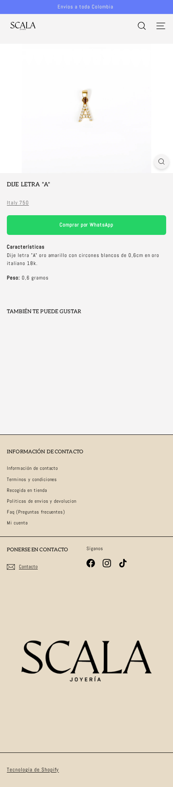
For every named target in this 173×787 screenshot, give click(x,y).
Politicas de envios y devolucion (41, 501)
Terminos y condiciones (32, 479)
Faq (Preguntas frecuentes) (36, 512)
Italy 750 (18, 202)
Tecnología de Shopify (33, 769)
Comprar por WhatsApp (87, 224)
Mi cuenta (17, 523)
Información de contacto (32, 468)
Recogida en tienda (27, 490)
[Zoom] (161, 161)
